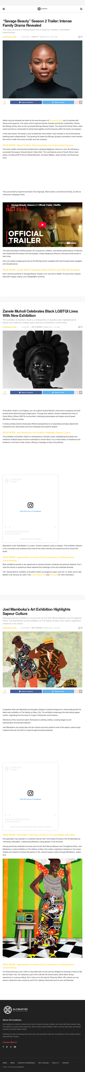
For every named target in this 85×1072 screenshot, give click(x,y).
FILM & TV (35, 37)
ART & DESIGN (37, 327)
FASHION (65, 1063)
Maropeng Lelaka (10, 37)
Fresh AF (20, 1067)
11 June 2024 (24, 327)
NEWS (12, 1063)
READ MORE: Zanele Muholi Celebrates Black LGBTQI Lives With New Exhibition (42, 269)
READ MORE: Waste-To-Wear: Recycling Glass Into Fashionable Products (38, 145)
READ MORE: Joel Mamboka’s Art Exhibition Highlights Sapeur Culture (37, 432)
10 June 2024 (24, 628)
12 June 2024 (24, 37)
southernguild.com (38, 574)
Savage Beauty (56, 120)
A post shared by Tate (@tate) (30, 539)
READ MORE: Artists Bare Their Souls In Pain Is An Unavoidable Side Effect (39, 834)
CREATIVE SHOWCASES (26, 1063)
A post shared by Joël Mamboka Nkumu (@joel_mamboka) (30, 827)
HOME (5, 1063)
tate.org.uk (54, 574)
